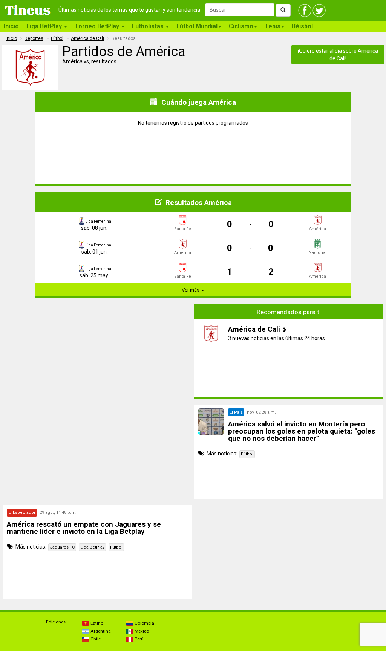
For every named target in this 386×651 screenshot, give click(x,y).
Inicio (11, 26)
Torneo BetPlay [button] (98, 26)
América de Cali (87, 38)
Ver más (191, 290)
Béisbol (302, 26)
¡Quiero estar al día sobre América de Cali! (338, 54)
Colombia (143, 623)
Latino (96, 623)
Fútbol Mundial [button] (197, 26)
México (141, 631)
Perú (138, 639)
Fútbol (57, 38)
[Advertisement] (97, 351)
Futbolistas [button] (148, 26)
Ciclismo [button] (241, 26)
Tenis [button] (272, 26)
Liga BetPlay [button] (44, 26)
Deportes (34, 38)
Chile (95, 639)
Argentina (100, 631)
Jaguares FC (62, 547)
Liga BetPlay (92, 547)
